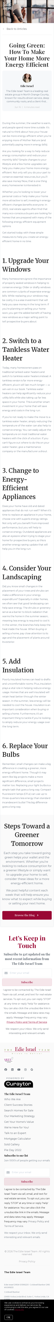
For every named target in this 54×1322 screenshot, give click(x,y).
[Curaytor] (18, 1087)
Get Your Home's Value (19, 1121)
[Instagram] (25, 1069)
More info (19, 1309)
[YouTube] (19, 1069)
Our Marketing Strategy (19, 1116)
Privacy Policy (27, 1261)
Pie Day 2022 (12, 1150)
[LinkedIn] (12, 1069)
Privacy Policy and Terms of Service (27, 1022)
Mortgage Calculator (17, 1138)
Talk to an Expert (15, 1133)
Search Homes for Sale (18, 1110)
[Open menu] (50, 5)
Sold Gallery (12, 1144)
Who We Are (12, 1099)
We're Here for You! (16, 1127)
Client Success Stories (18, 1105)
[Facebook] (5, 1069)
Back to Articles (17, 28)
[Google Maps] (31, 1070)
